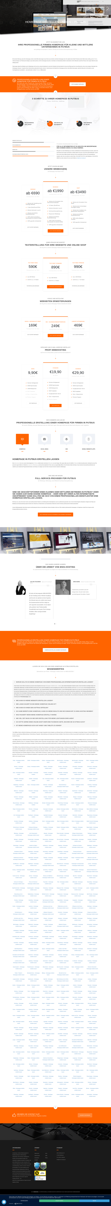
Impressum (37, 1153)
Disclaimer (37, 1157)
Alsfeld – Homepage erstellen (33, 760)
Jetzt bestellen (33, 403)
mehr (94, 1200)
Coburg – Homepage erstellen (33, 766)
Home (65, 4)
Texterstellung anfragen (33, 285)
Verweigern (24, 1200)
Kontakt (91, 4)
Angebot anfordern (85, 1115)
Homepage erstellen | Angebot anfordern (55, 650)
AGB (46, 1155)
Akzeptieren (59, 1200)
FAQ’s (46, 1157)
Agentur (83, 4)
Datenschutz (37, 1155)
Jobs (46, 1153)
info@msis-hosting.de (81, 158)
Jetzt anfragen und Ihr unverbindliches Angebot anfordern (55, 514)
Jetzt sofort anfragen (32, 227)
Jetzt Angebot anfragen (77, 84)
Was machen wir (73, 4)
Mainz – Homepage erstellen (33, 784)
